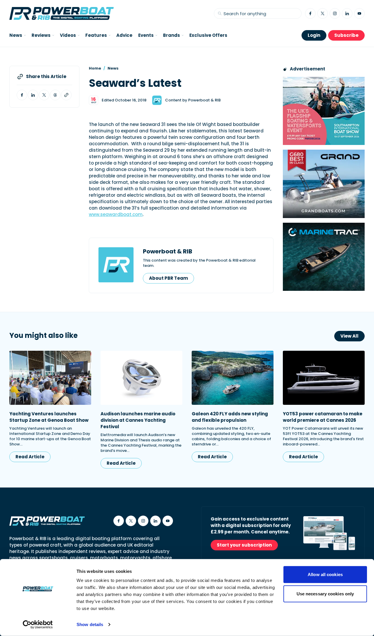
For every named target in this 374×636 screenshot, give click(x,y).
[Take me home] (61, 13)
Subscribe (346, 35)
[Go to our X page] (322, 13)
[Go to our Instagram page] (335, 13)
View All (349, 336)
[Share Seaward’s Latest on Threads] (55, 95)
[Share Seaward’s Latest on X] (44, 95)
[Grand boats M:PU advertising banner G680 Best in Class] (324, 184)
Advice (124, 35)
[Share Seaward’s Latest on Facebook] (22, 95)
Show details (90, 624)
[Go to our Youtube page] (359, 13)
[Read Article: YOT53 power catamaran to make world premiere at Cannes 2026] (324, 378)
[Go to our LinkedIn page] (347, 13)
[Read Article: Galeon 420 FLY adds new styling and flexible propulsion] (232, 378)
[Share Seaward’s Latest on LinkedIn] (33, 95)
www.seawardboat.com (116, 214)
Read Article (29, 457)
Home (95, 68)
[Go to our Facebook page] (310, 13)
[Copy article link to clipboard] (66, 95)
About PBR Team (168, 278)
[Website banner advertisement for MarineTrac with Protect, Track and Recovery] (324, 257)
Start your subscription (244, 545)
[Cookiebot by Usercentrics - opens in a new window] (37, 624)
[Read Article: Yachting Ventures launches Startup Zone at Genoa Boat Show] (50, 378)
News (113, 68)
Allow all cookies (325, 574)
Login (314, 35)
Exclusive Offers (208, 35)
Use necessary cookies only (325, 593)
